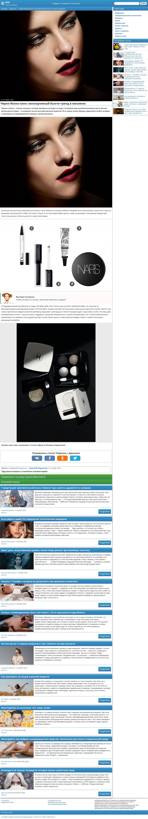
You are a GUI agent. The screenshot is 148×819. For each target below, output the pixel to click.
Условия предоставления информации (16, 817)
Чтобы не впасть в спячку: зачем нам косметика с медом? (41, 300)
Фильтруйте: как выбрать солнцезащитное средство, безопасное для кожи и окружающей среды (55, 739)
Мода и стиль (121, 36)
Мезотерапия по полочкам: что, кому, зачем (25, 707)
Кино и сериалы (122, 31)
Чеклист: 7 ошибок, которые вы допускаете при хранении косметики (39, 581)
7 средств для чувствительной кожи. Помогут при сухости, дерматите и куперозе (46, 487)
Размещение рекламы (57, 802)
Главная (55, 3)
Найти (143, 3)
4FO (7, 2)
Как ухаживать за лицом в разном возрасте (25, 676)
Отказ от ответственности (44, 817)
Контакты (75, 3)
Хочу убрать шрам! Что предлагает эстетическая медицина (34, 519)
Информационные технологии (128, 15)
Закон (117, 20)
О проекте (65, 3)
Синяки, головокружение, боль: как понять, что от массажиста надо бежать (43, 612)
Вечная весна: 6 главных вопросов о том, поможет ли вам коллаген (38, 643)
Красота (4, 513)
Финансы (119, 18)
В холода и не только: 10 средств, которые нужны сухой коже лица (37, 770)
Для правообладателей (57, 804)
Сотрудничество (54, 800)
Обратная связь (7, 802)
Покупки (118, 33)
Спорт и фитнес (121, 26)
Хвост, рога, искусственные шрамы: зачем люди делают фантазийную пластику (45, 550)
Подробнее (105, 511)
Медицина (119, 13)
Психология (120, 23)
